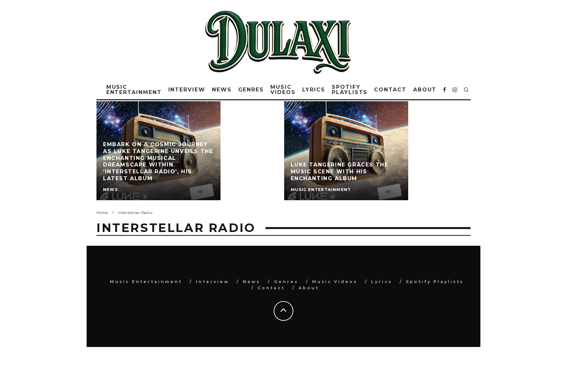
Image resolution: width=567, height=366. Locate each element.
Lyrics (314, 90)
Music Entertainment (134, 89)
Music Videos (283, 89)
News (222, 90)
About (425, 90)
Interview (186, 90)
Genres (251, 90)
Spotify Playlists (350, 89)
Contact (390, 90)
